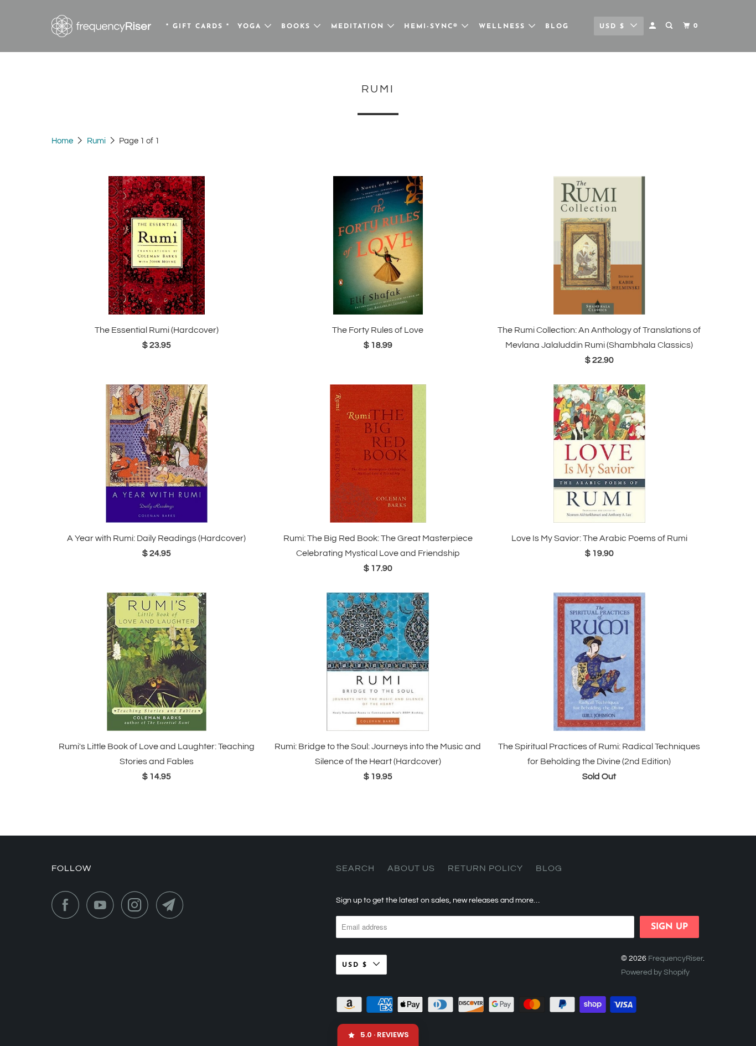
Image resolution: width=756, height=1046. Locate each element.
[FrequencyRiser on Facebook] (68, 905)
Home (63, 141)
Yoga (251, 26)
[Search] (670, 26)
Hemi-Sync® (433, 26)
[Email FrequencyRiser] (172, 905)
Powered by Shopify (655, 972)
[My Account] (653, 26)
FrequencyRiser (675, 958)
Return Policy (485, 868)
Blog (557, 26)
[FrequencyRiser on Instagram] (137, 905)
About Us (411, 868)
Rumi (97, 141)
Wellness (504, 26)
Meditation (359, 26)
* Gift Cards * (198, 26)
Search (355, 868)
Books (297, 26)
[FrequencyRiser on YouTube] (103, 905)
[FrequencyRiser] (101, 26)
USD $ (612, 26)
